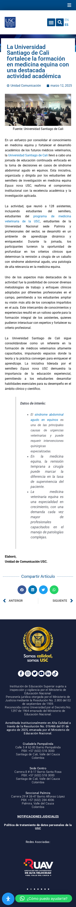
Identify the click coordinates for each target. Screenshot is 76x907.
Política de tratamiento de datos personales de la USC (38, 826)
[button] (69, 5)
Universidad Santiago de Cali (28, 155)
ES (66, 25)
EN (67, 20)
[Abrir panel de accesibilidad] (8, 899)
